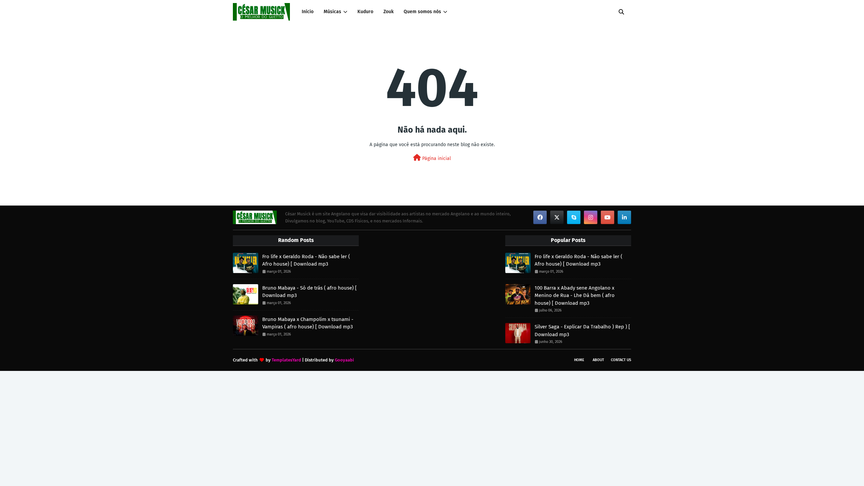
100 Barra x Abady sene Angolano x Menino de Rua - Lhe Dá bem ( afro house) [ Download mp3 (575, 295)
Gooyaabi (344, 359)
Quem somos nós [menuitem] (422, 12)
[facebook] (540, 217)
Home (579, 360)
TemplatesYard (286, 359)
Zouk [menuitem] (388, 12)
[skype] (573, 217)
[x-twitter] (557, 217)
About (598, 360)
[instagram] (590, 217)
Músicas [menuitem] (332, 12)
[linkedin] (624, 217)
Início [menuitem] (308, 12)
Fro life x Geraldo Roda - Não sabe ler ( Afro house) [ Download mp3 (306, 260)
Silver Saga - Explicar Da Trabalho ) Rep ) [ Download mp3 (582, 331)
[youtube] (607, 217)
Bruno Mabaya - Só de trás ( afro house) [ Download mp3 (309, 292)
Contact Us (621, 360)
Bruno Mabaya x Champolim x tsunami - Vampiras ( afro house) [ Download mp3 (307, 323)
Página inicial (436, 158)
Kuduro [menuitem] (365, 12)
